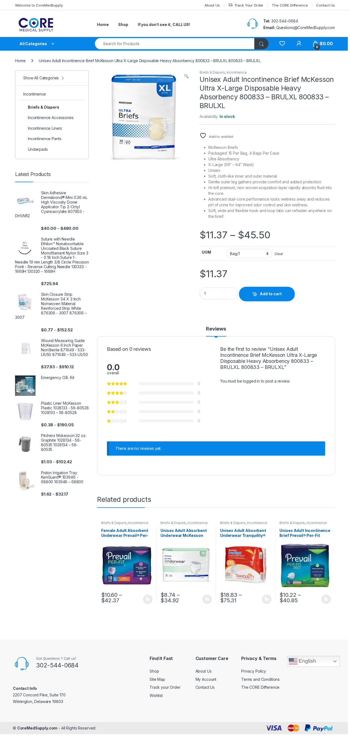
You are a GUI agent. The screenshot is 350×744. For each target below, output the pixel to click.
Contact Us (325, 5)
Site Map (157, 679)
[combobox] (175, 43)
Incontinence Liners (45, 128)
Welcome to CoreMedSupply (39, 5)
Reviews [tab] (216, 329)
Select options (146, 599)
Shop (123, 24)
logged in (251, 381)
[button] (186, 76)
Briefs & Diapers (212, 72)
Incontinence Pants (44, 138)
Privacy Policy (253, 671)
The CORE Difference (290, 5)
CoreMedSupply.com (37, 728)
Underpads (38, 149)
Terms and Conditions (260, 679)
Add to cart (271, 293)
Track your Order (165, 687)
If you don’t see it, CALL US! (164, 24)
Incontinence (237, 72)
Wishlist (156, 695)
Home (103, 24)
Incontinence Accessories (51, 117)
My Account (206, 679)
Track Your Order (249, 5)
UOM (206, 252)
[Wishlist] (282, 43)
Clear (279, 254)
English (307, 661)
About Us (212, 5)
